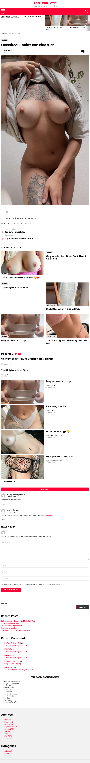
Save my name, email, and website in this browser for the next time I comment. (34, 584)
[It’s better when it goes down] (56, 20)
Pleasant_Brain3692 (12, 661)
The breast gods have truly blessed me (66, 342)
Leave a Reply (45, 489)
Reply (3, 504)
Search (4, 603)
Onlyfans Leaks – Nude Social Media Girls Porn (10, 17)
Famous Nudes (9, 688)
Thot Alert (7, 686)
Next (89, 23)
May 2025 (8, 720)
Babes (4, 274)
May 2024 (8, 736)
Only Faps (7, 700)
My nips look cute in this (59, 456)
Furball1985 (8, 667)
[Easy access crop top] (79, 20)
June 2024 (8, 734)
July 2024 (8, 731)
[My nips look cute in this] (22, 467)
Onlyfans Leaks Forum (12, 682)
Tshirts (30, 224)
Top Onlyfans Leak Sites (32, 16)
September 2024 (10, 727)
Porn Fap (7, 698)
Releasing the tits (56, 406)
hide (5, 224)
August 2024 (9, 729)
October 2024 (9, 724)
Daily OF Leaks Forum (11, 684)
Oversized (19, 224)
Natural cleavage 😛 (58, 431)
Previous (1, 23)
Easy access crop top (77, 28)
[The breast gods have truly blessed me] (67, 326)
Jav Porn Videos (9, 696)
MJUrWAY (8, 649)
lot (10, 224)
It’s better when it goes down (54, 28)
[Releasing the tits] (22, 417)
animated (51, 305)
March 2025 (8, 722)
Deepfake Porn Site (11, 702)
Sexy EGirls (8, 690)
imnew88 (7, 655)
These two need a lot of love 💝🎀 (20, 277)
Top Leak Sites (45, 2)
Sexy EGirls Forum (10, 694)
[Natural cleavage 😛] (22, 442)
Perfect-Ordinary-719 (12, 643)
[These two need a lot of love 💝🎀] (22, 263)
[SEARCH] (87, 12)
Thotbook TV (8, 692)
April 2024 (8, 738)
